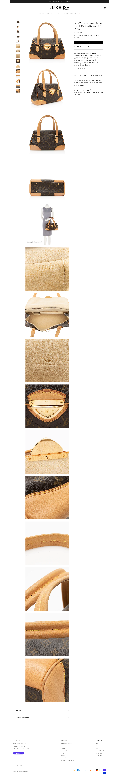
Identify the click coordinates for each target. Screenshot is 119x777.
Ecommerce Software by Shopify (24, 771)
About (97, 746)
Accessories (73, 13)
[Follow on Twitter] (17, 765)
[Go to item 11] (18, 71)
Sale (79, 13)
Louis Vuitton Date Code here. (91, 72)
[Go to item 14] (18, 86)
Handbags (65, 13)
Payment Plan (64, 750)
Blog (97, 743)
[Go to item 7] (18, 51)
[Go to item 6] (18, 46)
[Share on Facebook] (78, 68)
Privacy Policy (99, 753)
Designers (58, 13)
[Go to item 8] (18, 56)
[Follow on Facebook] (14, 765)
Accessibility (64, 755)
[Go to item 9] (18, 61)
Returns (63, 748)
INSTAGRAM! (64, 1)
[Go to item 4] (18, 36)
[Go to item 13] (18, 81)
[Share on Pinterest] (82, 68)
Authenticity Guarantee (67, 743)
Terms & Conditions (101, 750)
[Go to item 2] (18, 26)
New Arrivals (41, 13)
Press (97, 748)
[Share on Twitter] (80, 68)
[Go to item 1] (18, 21)
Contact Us (64, 746)
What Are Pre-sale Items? (67, 760)
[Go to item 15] (18, 91)
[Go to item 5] (18, 41)
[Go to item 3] (18, 31)
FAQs (62, 753)
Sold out (88, 42)
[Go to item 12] (18, 76)
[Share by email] (84, 68)
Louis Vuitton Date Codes (67, 758)
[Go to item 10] (18, 66)
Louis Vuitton (50, 13)
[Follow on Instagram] (21, 765)
